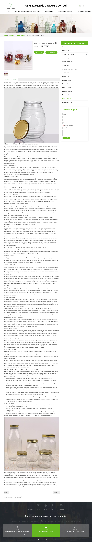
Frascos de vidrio (66, 98)
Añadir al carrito (51, 52)
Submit (66, 137)
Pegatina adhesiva (67, 102)
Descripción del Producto (10, 79)
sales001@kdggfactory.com (46, 531)
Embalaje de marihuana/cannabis (70, 47)
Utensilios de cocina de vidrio (69, 69)
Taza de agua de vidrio (68, 54)
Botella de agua (66, 58)
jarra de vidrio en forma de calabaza (13, 497)
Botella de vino (66, 76)
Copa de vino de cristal (68, 61)
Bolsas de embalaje (67, 91)
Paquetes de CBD (66, 50)
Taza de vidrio (65, 65)
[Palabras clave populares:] (80, 6)
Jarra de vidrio (66, 72)
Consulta (40, 52)
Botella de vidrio (66, 95)
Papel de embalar (66, 87)
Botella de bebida (66, 80)
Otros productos (66, 84)
